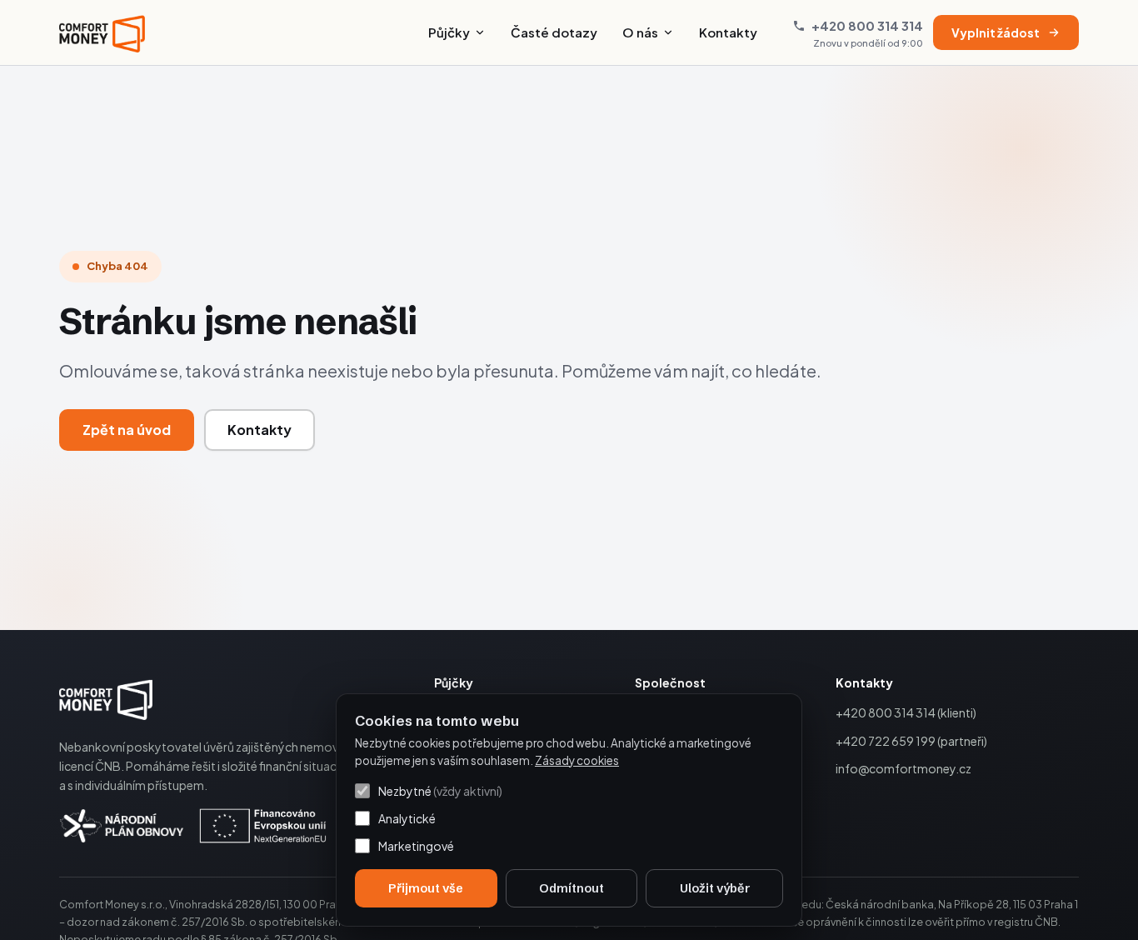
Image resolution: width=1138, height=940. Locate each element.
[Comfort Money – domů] (102, 32)
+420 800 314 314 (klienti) (906, 712)
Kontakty (728, 32)
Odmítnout (571, 888)
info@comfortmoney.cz (903, 768)
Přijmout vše (425, 888)
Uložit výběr (715, 888)
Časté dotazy (554, 32)
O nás (640, 32)
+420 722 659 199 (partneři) (911, 740)
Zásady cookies (577, 760)
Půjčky (449, 32)
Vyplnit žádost (995, 32)
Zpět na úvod (126, 429)
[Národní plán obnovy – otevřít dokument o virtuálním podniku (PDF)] (193, 825)
